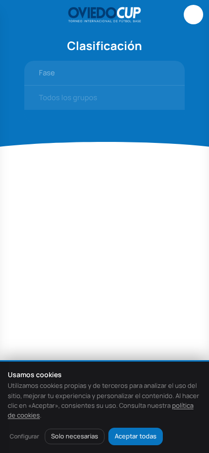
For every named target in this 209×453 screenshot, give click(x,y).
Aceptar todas (136, 436)
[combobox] (104, 73)
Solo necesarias (74, 436)
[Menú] (15, 14)
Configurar (24, 436)
